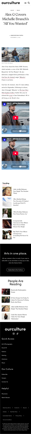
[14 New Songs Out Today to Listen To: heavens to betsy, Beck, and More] (6, 300)
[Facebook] (10, 31)
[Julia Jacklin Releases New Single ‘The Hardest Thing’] (7, 191)
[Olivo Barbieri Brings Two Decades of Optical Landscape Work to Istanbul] (7, 202)
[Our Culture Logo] (11, 2)
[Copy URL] (21, 31)
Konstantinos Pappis (17, 35)
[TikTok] (17, 333)
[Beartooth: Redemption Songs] (6, 292)
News (18, 10)
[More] (25, 31)
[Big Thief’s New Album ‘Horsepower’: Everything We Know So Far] (7, 234)
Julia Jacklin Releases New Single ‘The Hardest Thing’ (20, 191)
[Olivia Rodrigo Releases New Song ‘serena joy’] (7, 213)
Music (12, 10)
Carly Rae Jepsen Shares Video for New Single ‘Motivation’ (19, 317)
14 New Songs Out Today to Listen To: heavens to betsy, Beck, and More (20, 300)
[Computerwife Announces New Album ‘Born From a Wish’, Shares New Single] (7, 223)
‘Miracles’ (22, 77)
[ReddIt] (18, 31)
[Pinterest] (14, 31)
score (10, 95)
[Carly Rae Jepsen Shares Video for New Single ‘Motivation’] (6, 316)
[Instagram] (13, 333)
